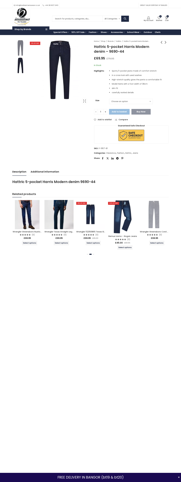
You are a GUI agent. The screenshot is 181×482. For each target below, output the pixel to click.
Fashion (120, 153)
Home (96, 41)
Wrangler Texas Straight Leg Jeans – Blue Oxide (67, 231)
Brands (111, 41)
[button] (87, 254)
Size (97, 100)
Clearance (111, 153)
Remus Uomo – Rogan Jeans (122, 236)
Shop (103, 41)
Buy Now (141, 111)
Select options (29, 243)
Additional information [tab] (45, 171)
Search (125, 19)
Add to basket (119, 111)
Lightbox (84, 101)
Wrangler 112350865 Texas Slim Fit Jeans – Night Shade (103, 231)
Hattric (118, 41)
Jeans (135, 153)
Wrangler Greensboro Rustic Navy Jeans (32, 231)
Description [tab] (19, 171)
